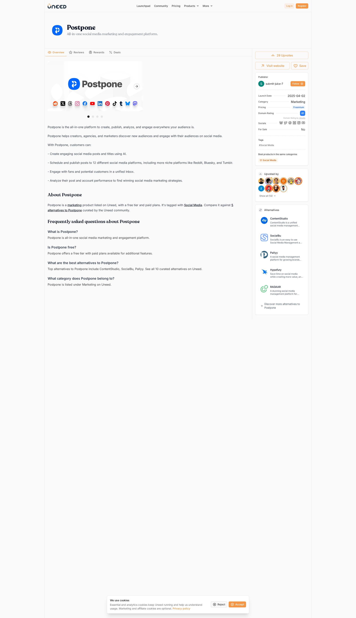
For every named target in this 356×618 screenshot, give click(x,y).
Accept (239, 604)
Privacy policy (181, 608)
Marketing (298, 102)
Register (302, 5)
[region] (95, 86)
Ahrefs (302, 118)
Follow (295, 83)
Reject (221, 604)
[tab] (56, 52)
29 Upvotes (285, 55)
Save (302, 66)
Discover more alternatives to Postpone (282, 305)
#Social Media (266, 145)
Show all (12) (266, 195)
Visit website (275, 66)
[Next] (137, 86)
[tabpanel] (148, 173)
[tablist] (148, 52)
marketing (74, 205)
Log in (289, 5)
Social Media (193, 205)
